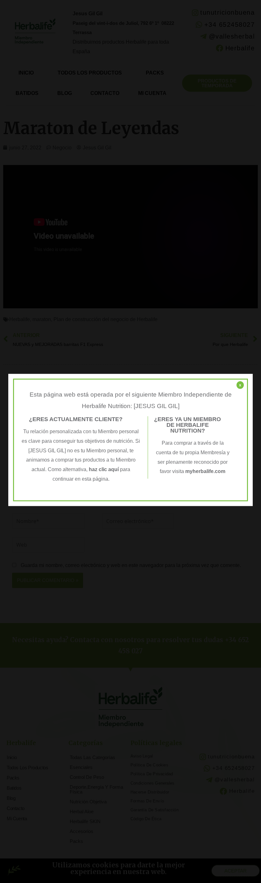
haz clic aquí (104, 469)
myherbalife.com (205, 471)
